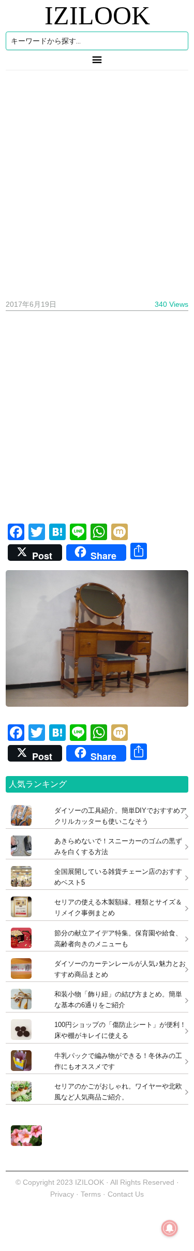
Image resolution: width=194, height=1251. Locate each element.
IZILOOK (97, 15)
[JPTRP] (24, 1143)
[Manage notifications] (169, 1228)
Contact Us (126, 1194)
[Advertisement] (97, 181)
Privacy (62, 1194)
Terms (92, 1194)
